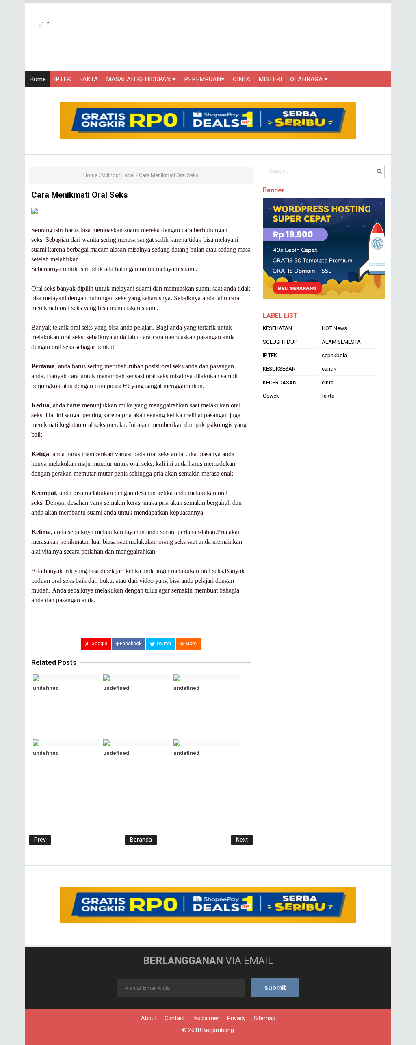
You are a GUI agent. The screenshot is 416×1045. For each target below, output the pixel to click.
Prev (40, 839)
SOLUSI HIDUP (280, 341)
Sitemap (264, 1018)
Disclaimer (206, 1018)
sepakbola (334, 355)
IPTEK (62, 79)
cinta (328, 382)
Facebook (130, 643)
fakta (328, 395)
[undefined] (66, 677)
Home (37, 79)
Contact (175, 1018)
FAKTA (88, 79)
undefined (46, 688)
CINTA (241, 79)
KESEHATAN (277, 328)
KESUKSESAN (279, 368)
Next (242, 839)
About (149, 1018)
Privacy (236, 1018)
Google (98, 643)
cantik (329, 368)
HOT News (334, 328)
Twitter (163, 643)
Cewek (271, 395)
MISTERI (270, 79)
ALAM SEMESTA (341, 341)
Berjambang (218, 1030)
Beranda (141, 839)
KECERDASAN (280, 382)
